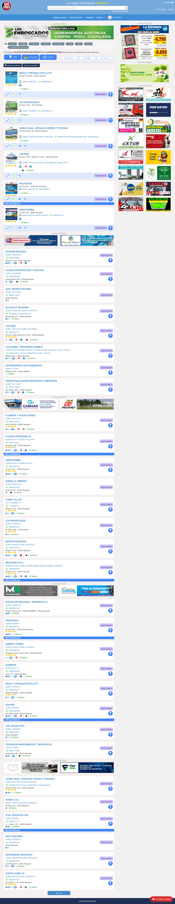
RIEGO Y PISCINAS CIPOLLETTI (35, 73)
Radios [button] (100, 17)
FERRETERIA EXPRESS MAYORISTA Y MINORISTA (31, 380)
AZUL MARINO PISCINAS (18, 288)
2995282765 (14, 313)
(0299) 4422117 (12, 668)
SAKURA (10, 704)
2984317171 (14, 821)
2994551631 (25, 313)
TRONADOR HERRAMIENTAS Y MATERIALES (28, 744)
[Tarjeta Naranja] (26, 166)
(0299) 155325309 (29, 857)
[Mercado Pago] (20, 85)
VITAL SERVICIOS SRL (17, 815)
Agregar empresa (59, 17)
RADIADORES (59, 44)
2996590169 (14, 608)
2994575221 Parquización (88, 136)
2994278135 (14, 879)
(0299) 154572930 (30, 136)
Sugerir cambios (100, 94)
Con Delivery (104, 58)
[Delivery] (23, 170)
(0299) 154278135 (27, 876)
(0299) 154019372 (13, 418)
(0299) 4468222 (12, 544)
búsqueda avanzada (120, 11)
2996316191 (63, 162)
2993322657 (14, 732)
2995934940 (14, 861)
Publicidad (167, 2)
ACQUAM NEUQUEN (15, 251)
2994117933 (14, 750)
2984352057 (44, 189)
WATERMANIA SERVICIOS (18, 854)
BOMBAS (23, 44)
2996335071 (47, 81)
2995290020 (14, 276)
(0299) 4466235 (12, 707)
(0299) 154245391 (27, 647)
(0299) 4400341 (42, 215)
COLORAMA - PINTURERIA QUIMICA (24, 346)
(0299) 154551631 (13, 310)
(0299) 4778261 (12, 747)
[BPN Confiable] (31, 166)
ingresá (170, 9)
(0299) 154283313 (30, 110)
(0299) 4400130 (28, 215)
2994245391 (14, 650)
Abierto (26, 89)
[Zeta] (21, 716)
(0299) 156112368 (13, 292)
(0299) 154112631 (27, 439)
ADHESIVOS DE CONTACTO (19, 47)
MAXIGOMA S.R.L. (14, 562)
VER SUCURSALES (12, 203)
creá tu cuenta (160, 9)
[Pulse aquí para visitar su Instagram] (11, 263)
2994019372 (14, 421)
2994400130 (58, 215)
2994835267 (14, 568)
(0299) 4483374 (12, 647)
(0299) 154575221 (46, 136)
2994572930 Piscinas (67, 136)
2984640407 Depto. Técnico (38, 353)
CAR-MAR (24, 154)
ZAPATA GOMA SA (15, 873)
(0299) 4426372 (12, 350)
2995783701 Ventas (17, 353)
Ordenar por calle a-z (31, 65)
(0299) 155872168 (13, 484)
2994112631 (14, 442)
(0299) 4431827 (12, 565)
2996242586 (14, 710)
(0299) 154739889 (46, 162)
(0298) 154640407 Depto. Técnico (56, 350)
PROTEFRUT (25, 183)
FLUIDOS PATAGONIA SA (18, 436)
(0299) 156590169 (13, 605)
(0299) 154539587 (29, 802)
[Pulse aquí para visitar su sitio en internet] (6, 263)
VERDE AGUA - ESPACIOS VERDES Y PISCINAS (43, 128)
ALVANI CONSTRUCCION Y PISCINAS (24, 270)
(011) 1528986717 (13, 502)
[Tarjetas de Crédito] (23, 429)
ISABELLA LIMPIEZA (16, 481)
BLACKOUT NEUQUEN (17, 307)
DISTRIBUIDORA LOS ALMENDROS (23, 365)
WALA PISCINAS (13, 836)
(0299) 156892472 (13, 839)
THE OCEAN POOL (15, 725)
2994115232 (14, 387)
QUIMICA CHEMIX (14, 643)
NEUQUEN (46, 44)
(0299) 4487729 (12, 876)
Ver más (59, 893)
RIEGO (79, 44)
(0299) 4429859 (26, 565)
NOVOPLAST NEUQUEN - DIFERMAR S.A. (26, 602)
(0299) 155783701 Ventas (30, 350)
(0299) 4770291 (12, 368)
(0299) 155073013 (27, 544)
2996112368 (14, 295)
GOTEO (88, 44)
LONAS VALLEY (13, 499)
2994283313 (47, 110)
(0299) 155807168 (13, 802)
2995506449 (14, 671)
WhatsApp (86, 58)
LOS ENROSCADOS (29, 102)
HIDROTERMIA (26, 209)
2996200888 (14, 257)
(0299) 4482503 (40, 565)
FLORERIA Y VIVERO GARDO (20, 415)
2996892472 (14, 842)
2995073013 (14, 547)
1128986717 (14, 505)
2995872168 (14, 487)
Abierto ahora (69, 58)
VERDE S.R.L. (12, 799)
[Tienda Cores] (21, 555)
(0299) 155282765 (29, 310)
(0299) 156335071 (30, 81)
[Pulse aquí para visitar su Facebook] (9, 263)
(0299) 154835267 (55, 565)
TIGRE (70, 44)
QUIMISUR (10, 664)
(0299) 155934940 (13, 857)
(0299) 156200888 (13, 254)
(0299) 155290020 (13, 273)
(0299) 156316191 (30, 162)
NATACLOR (34, 44)
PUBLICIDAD (58, 24)
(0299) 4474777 (12, 439)
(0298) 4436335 (28, 189)
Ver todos (13, 44)
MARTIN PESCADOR (15, 541)
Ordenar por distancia (13, 65)
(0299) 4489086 (12, 818)
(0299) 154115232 (13, 384)
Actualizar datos (76, 17)
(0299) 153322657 (13, 729)
